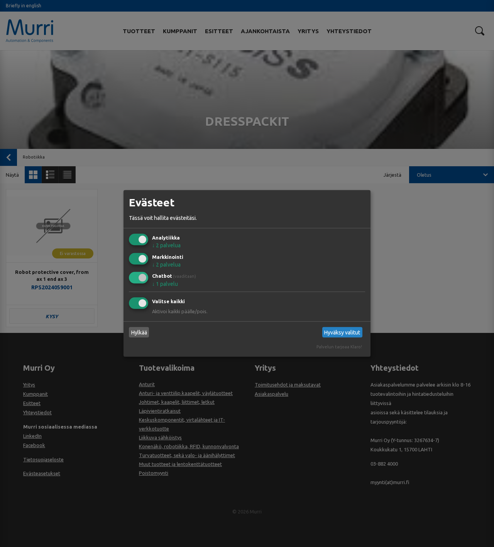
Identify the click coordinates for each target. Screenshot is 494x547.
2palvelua (166, 245)
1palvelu (165, 284)
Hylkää (139, 332)
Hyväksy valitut (342, 332)
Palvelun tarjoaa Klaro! (339, 346)
